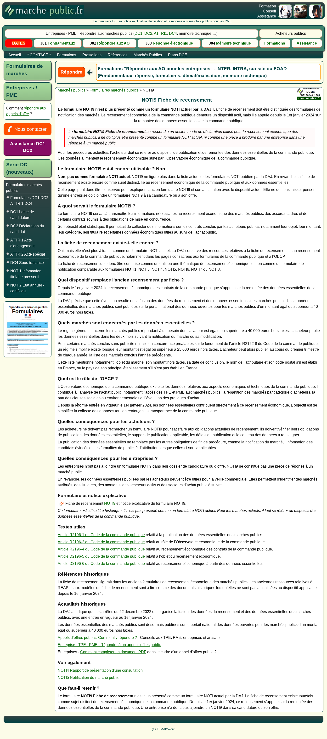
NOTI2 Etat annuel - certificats (27, 288)
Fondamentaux (61, 43)
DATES (18, 43)
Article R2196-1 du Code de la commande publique (101, 535)
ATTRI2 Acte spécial (27, 254)
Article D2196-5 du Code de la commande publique (101, 556)
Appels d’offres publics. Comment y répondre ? (97, 638)
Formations (274, 43)
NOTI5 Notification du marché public (88, 678)
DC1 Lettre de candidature (22, 215)
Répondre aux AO (113, 43)
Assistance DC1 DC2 (27, 147)
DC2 (148, 33)
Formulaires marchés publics (114, 90)
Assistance (307, 43)
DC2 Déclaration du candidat (27, 229)
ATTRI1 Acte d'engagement (22, 243)
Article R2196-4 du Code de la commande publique (101, 549)
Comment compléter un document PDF (113, 652)
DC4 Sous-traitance (27, 263)
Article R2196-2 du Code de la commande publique (101, 542)
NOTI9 (109, 503)
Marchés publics (71, 90)
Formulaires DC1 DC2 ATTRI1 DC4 (29, 201)
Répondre (71, 71)
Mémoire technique (233, 43)
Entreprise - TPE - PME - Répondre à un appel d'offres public (109, 645)
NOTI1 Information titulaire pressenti (25, 274)
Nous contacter (30, 129)
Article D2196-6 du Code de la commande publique (101, 563)
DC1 (138, 33)
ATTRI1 (160, 33)
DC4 (173, 33)
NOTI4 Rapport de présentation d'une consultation (100, 670)
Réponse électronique (173, 43)
